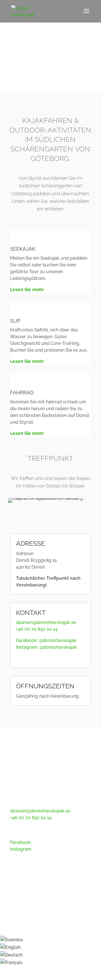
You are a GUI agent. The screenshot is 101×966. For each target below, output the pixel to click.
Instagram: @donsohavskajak (46, 647)
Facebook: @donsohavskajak (46, 640)
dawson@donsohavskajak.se (46, 622)
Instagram (20, 849)
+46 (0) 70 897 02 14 (37, 629)
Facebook (20, 842)
